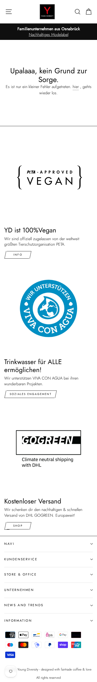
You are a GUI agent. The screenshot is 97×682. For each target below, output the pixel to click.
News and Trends (24, 605)
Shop (18, 526)
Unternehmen (19, 589)
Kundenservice (21, 559)
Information (18, 620)
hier (76, 87)
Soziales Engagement (30, 394)
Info (17, 255)
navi (9, 543)
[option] (48, 31)
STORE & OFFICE (20, 574)
